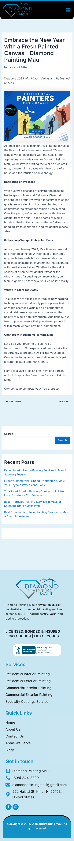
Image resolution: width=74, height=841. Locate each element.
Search (8, 433)
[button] (68, 10)
